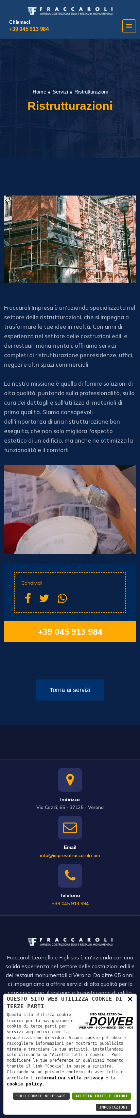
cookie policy (24, 1083)
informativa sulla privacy (69, 1077)
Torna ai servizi (70, 690)
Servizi (60, 92)
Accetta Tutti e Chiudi (101, 1096)
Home (39, 92)
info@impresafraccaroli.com (70, 855)
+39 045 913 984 (29, 29)
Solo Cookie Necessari (41, 1096)
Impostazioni (113, 1107)
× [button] (130, 999)
